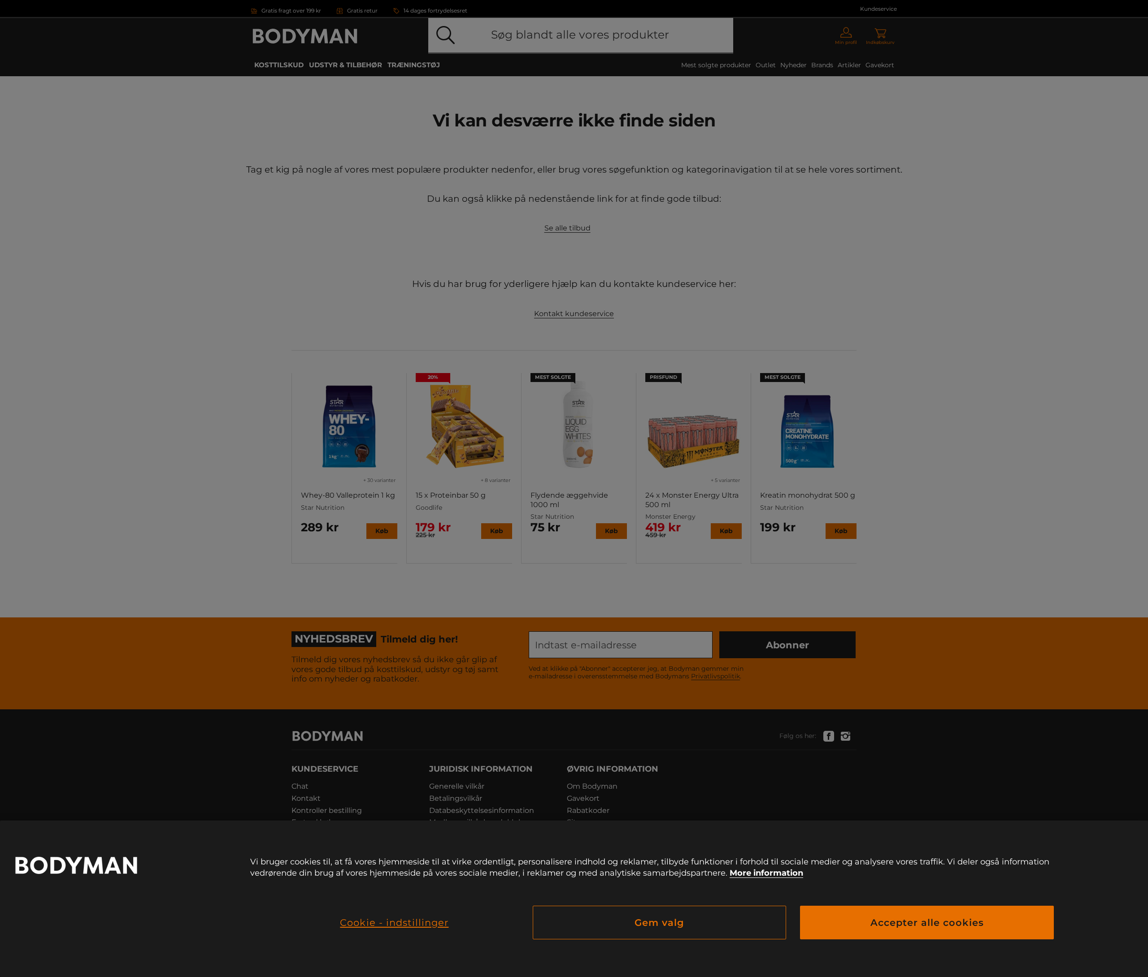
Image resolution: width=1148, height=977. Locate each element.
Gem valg (659, 922)
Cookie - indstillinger (394, 922)
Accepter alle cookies (927, 922)
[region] (574, 899)
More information (766, 873)
